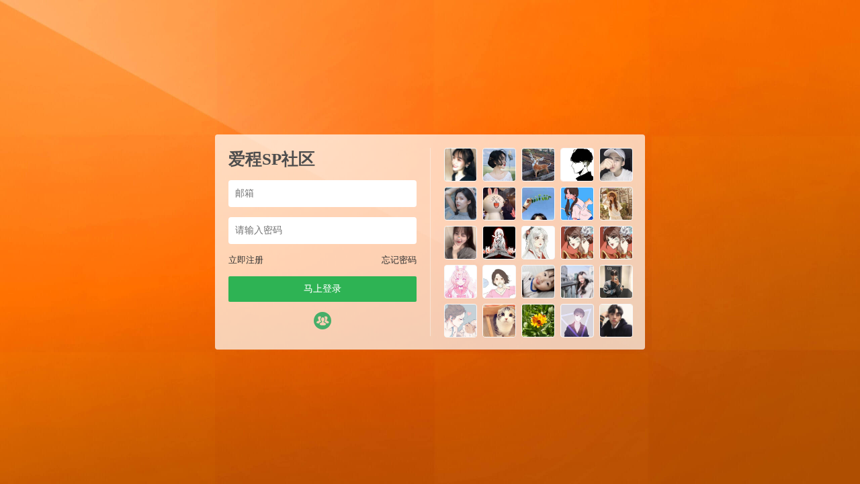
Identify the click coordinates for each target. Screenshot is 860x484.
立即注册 (245, 260)
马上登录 (322, 289)
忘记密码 (399, 260)
